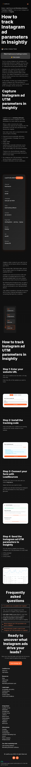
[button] (28, 4)
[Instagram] (17, 757)
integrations (9, 482)
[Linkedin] (13, 757)
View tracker (16, 57)
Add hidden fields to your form (11, 614)
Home (3, 8)
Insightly (11, 11)
